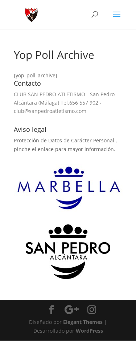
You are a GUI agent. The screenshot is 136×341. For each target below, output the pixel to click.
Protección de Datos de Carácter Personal (65, 140)
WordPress (89, 330)
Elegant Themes (83, 321)
